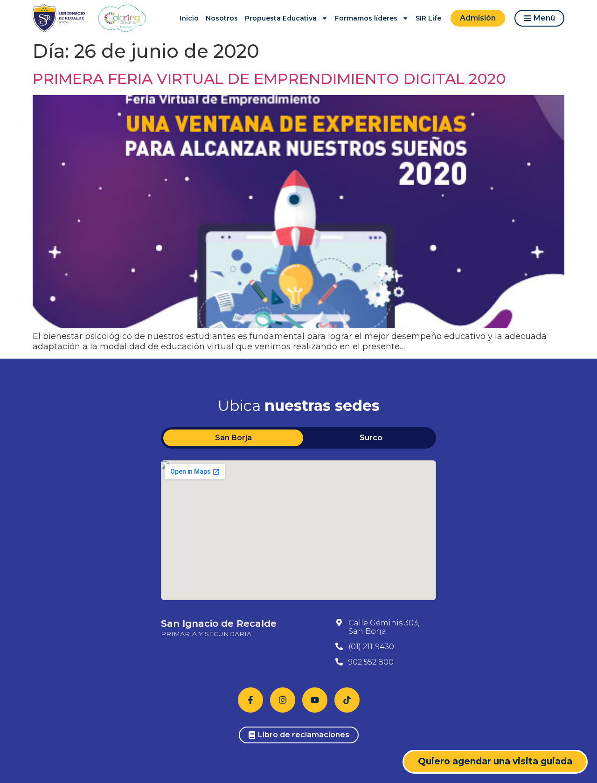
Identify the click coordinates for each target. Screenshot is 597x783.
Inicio (189, 18)
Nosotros (222, 18)
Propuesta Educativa (281, 18)
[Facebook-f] (250, 700)
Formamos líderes (366, 18)
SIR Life (428, 18)
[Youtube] (314, 700)
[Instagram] (282, 700)
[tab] (233, 438)
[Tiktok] (347, 700)
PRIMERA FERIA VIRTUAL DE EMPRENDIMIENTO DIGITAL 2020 (269, 78)
